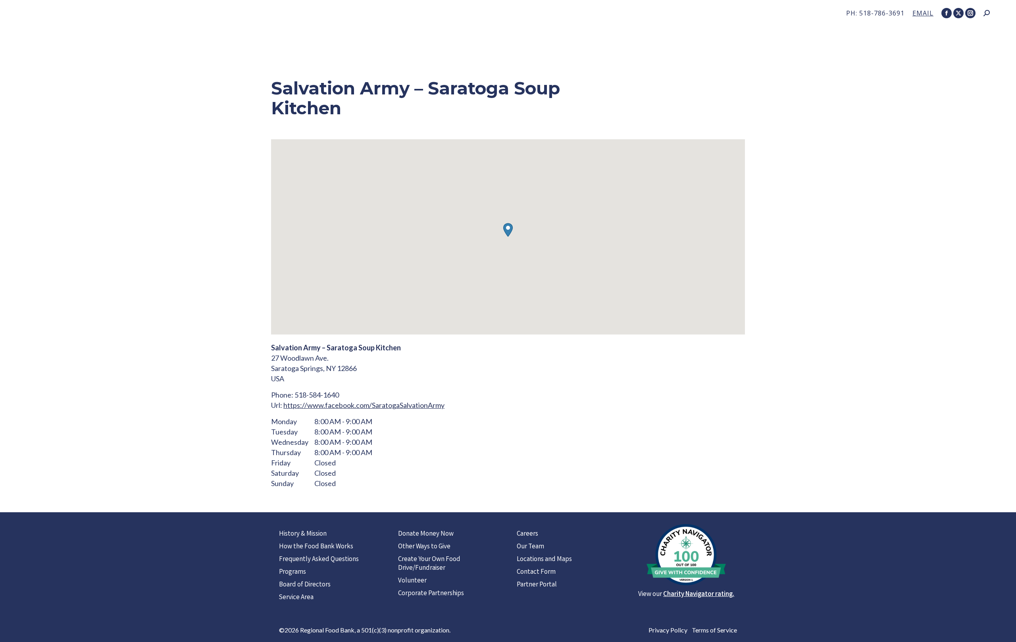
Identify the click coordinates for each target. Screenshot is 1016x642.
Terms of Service (714, 630)
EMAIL (922, 13)
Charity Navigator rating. (698, 595)
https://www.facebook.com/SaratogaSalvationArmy (363, 405)
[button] (508, 230)
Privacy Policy (667, 630)
